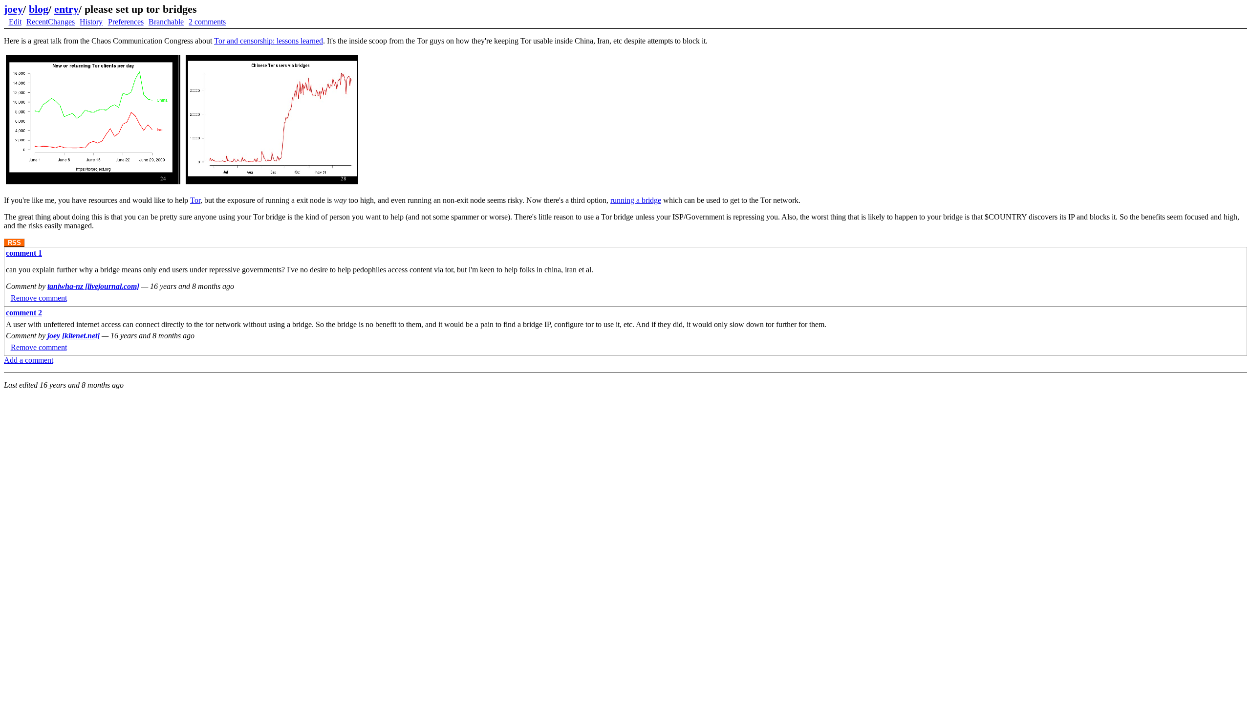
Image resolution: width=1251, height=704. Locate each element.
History (91, 22)
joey (13, 9)
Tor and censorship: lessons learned (268, 41)
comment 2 (24, 312)
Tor (195, 200)
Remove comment (39, 298)
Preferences (126, 22)
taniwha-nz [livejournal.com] (93, 286)
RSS (14, 242)
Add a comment (28, 360)
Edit (15, 22)
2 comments (207, 22)
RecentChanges (50, 22)
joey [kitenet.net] (73, 335)
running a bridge (635, 200)
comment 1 (24, 253)
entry (66, 9)
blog (38, 9)
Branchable (166, 22)
